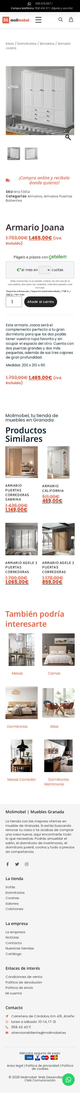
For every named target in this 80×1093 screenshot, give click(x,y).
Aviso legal (15, 1065)
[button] (38, 20)
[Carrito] (71, 19)
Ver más (19, 294)
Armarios (47, 43)
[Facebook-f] (8, 864)
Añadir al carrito (40, 302)
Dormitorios (26, 43)
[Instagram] (27, 864)
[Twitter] (17, 864)
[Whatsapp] (68, 1079)
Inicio (10, 43)
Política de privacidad (42, 1065)
